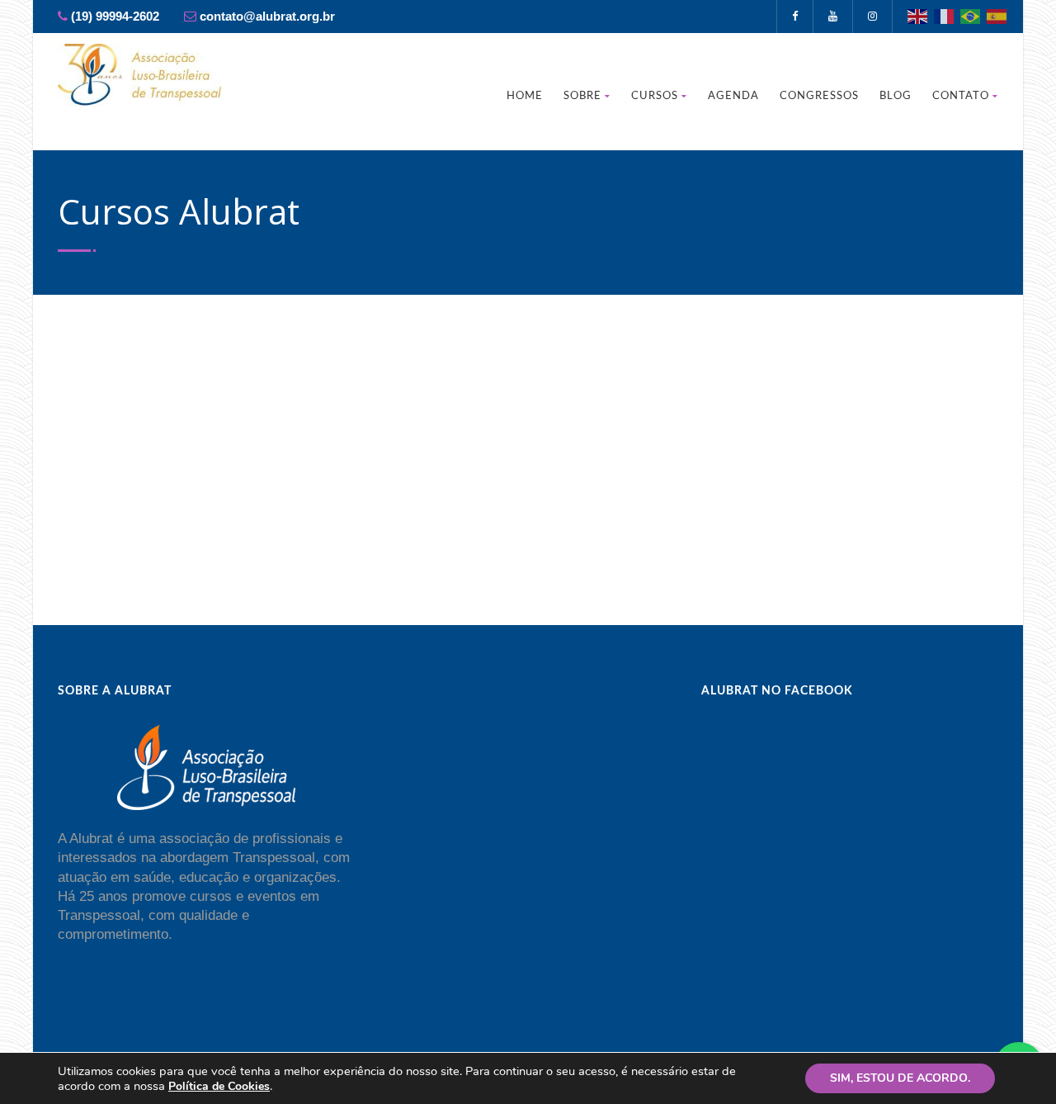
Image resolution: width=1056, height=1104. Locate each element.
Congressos (819, 96)
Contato (960, 96)
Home (525, 96)
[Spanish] (997, 15)
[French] (944, 15)
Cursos (654, 96)
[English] (918, 15)
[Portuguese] (971, 15)
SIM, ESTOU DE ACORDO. (900, 1078)
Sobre (582, 96)
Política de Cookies (219, 1086)
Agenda (733, 96)
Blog (895, 96)
